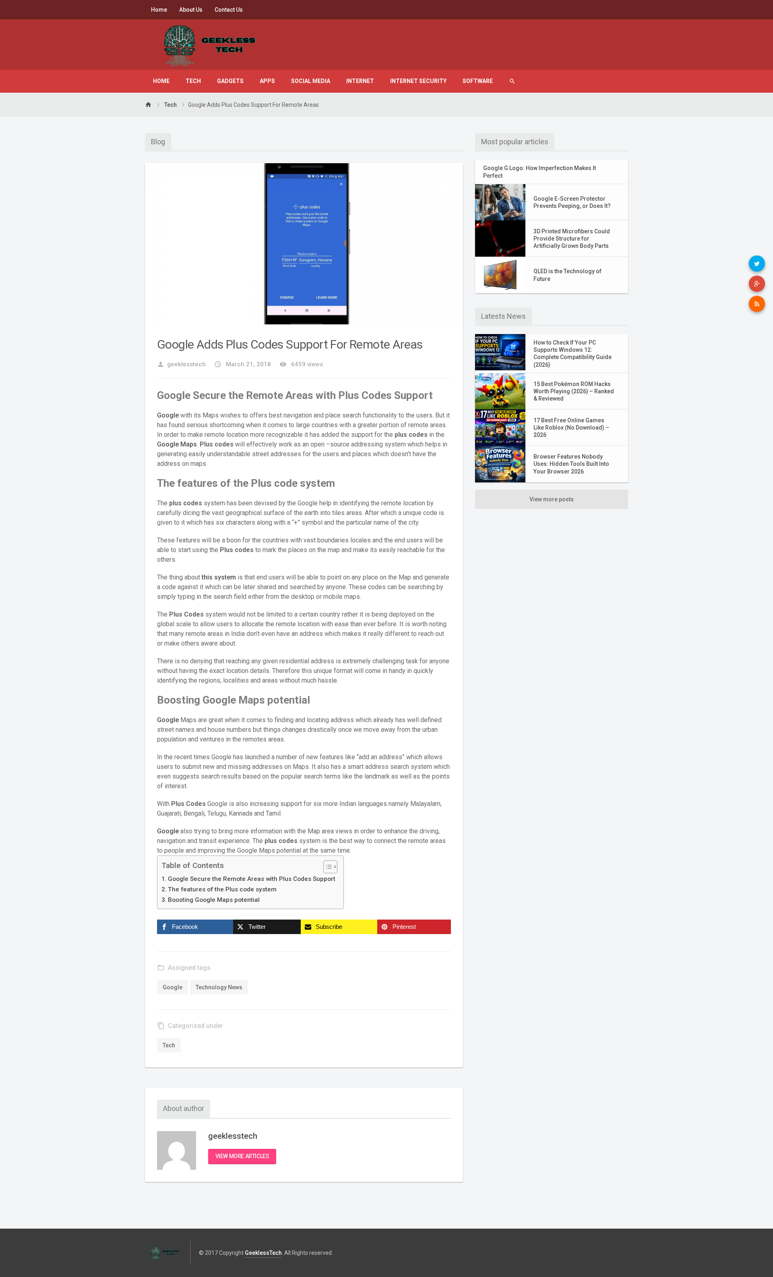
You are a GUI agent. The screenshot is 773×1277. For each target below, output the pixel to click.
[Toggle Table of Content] (326, 867)
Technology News (219, 987)
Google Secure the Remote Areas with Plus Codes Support (251, 878)
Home (159, 9)
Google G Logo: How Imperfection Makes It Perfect (539, 172)
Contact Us (229, 9)
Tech (193, 81)
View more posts (551, 499)
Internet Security (418, 81)
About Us (191, 9)
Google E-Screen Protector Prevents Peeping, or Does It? (572, 202)
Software (478, 81)
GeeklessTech (263, 1253)
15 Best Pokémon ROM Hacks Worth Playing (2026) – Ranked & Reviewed (573, 391)
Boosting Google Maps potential (214, 899)
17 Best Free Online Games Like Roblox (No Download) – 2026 (571, 427)
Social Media (310, 81)
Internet (360, 81)
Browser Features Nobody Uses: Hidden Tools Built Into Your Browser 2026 (571, 463)
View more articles (242, 1156)
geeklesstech (181, 364)
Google (168, 415)
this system (219, 577)
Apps (267, 81)
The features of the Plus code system (222, 889)
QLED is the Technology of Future (567, 275)
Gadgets (230, 81)
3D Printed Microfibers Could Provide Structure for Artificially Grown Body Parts (571, 238)
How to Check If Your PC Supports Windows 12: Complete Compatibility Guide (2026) (572, 353)
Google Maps (177, 444)
